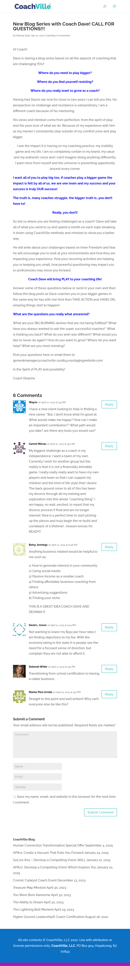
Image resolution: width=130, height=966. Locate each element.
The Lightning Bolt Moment (33, 909)
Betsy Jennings (38, 544)
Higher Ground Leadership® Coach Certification (48, 917)
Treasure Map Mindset (29, 887)
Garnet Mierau (37, 443)
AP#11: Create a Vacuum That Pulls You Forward (48, 853)
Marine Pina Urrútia (40, 692)
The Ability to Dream (28, 902)
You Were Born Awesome (31, 895)
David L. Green (38, 625)
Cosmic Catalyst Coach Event (35, 880)
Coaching (50, 35)
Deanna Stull (23, 35)
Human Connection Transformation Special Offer (48, 845)
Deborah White (38, 666)
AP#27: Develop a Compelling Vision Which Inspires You (54, 867)
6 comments (63, 35)
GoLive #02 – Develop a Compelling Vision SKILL (49, 860)
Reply (109, 404)
